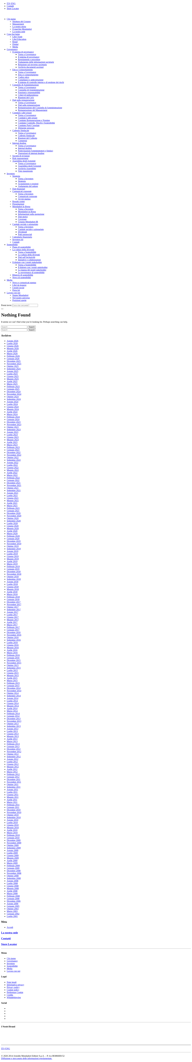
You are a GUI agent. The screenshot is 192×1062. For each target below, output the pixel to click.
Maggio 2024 (13, 409)
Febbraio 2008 (13, 896)
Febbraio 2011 (13, 805)
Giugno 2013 (13, 734)
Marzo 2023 (12, 445)
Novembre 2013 (14, 721)
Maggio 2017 (13, 620)
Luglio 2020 (12, 523)
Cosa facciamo (13, 34)
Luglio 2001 (12, 916)
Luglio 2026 (12, 343)
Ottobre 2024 (13, 396)
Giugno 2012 (13, 764)
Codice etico (23, 77)
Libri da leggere (19, 285)
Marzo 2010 (12, 832)
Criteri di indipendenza (28, 95)
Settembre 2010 (14, 817)
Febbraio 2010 (13, 835)
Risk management (20, 158)
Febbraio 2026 (13, 356)
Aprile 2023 (12, 442)
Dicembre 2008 (14, 870)
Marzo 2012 (12, 772)
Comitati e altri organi (22, 113)
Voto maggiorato (25, 171)
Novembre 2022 (14, 455)
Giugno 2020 (13, 526)
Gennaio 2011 (13, 807)
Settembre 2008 (14, 878)
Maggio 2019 (13, 559)
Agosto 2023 (12, 432)
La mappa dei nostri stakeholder (32, 270)
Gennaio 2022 (13, 480)
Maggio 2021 (13, 500)
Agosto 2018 (12, 582)
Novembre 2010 (14, 812)
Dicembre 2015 (14, 660)
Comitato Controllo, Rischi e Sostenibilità (36, 123)
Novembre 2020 (14, 516)
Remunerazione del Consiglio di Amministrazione (40, 107)
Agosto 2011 (12, 789)
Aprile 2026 (12, 351)
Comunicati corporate (21, 191)
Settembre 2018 (14, 579)
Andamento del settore (28, 186)
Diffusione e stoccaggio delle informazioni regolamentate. (26, 1058)
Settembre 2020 (14, 521)
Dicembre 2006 (14, 901)
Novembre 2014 (14, 691)
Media (15, 47)
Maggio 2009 (13, 858)
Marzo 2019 (12, 564)
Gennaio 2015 (13, 685)
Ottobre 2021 (13, 488)
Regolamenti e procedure (29, 59)
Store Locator (13, 8)
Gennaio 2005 (13, 906)
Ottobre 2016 (13, 637)
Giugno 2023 (13, 437)
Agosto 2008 (12, 881)
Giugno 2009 (13, 855)
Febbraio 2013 (13, 744)
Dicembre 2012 (14, 749)
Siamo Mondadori (20, 295)
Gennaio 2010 (13, 838)
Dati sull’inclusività (26, 257)
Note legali (11, 982)
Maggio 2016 (13, 647)
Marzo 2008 (12, 893)
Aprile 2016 (12, 650)
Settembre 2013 (14, 726)
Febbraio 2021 (13, 508)
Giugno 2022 (13, 467)
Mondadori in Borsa (21, 206)
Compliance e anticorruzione (30, 80)
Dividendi (22, 232)
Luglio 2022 (12, 465)
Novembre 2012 (14, 751)
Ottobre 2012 (13, 754)
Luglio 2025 (12, 374)
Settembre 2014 (14, 696)
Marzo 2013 (12, 741)
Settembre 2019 (14, 549)
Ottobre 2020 (13, 518)
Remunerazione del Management (32, 110)
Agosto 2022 (12, 462)
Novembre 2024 (14, 394)
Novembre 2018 (14, 574)
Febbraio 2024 (13, 417)
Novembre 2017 (14, 604)
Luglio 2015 (12, 670)
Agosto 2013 (12, 729)
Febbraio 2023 (13, 447)
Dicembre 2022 (14, 452)
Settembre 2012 (14, 756)
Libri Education (19, 39)
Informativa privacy (15, 985)
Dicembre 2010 (14, 810)
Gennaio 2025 (13, 389)
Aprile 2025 (12, 381)
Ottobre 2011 (12, 784)
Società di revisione (21, 156)
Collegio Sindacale (20, 130)
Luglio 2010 (12, 822)
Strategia (16, 176)
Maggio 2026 (13, 348)
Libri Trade (17, 36)
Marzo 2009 (12, 863)
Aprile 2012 (12, 769)
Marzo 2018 (12, 594)
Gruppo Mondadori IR (28, 222)
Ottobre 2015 (13, 665)
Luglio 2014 (12, 701)
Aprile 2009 (12, 860)
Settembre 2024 (14, 399)
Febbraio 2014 (13, 713)
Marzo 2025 (12, 384)
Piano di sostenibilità (21, 247)
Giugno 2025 (13, 376)
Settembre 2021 (14, 490)
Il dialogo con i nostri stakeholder (27, 262)
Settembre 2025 (14, 369)
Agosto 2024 (12, 402)
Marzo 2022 (12, 475)
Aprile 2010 (12, 830)
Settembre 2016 (14, 640)
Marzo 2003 (12, 911)
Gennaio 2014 (13, 716)
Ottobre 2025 (13, 366)
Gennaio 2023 (13, 450)
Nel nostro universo (21, 298)
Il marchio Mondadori (22, 29)
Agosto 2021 (12, 493)
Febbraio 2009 (13, 865)
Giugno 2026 (13, 346)
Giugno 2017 (13, 617)
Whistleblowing (14, 997)
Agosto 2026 (12, 341)
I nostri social (18, 287)
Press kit (16, 290)
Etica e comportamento (22, 69)
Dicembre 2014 (14, 688)
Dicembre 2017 (14, 602)
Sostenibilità (12, 244)
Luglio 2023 (12, 434)
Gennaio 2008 (13, 898)
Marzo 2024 (12, 414)
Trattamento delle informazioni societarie (36, 62)
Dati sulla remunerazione (23, 100)
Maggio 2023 (13, 440)
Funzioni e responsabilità (29, 92)
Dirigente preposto (26, 128)
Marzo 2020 (12, 533)
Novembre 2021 (14, 485)
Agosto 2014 (12, 698)
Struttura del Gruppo (21, 21)
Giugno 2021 (13, 498)
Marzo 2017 (12, 625)
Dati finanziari (18, 189)
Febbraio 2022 (13, 478)
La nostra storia (19, 26)
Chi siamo (11, 19)
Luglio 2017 (12, 614)
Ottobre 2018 (13, 576)
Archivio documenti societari (31, 67)
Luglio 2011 (12, 792)
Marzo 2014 (12, 711)
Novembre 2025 (14, 363)
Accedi (10, 927)
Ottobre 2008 (13, 876)
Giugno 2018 (13, 587)
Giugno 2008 (13, 886)
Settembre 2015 (14, 668)
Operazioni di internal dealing (31, 153)
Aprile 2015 (12, 678)
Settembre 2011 (14, 787)
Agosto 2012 (12, 759)
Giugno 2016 (13, 645)
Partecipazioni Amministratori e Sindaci (35, 151)
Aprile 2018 (12, 592)
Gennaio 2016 (13, 658)
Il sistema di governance (23, 52)
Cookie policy (13, 990)
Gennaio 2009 (13, 868)
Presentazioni (18, 204)
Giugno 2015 (13, 673)
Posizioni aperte (19, 300)
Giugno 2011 (12, 794)
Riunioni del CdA (26, 97)
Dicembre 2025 (14, 361)
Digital (15, 44)
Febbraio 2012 (13, 774)
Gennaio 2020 (13, 538)
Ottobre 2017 (13, 607)
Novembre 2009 (14, 843)
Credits (10, 995)
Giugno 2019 (13, 556)
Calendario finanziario (22, 237)
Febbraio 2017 (13, 627)
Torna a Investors (25, 178)
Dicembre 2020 (14, 513)
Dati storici (23, 216)
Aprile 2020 (12, 531)
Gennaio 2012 (13, 777)
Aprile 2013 (12, 739)
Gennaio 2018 (13, 599)
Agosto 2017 (12, 612)
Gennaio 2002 (13, 914)
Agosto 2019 (12, 551)
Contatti (10, 6)
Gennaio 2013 (13, 746)
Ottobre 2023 (13, 427)
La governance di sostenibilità (31, 272)
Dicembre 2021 (14, 483)
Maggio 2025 (13, 379)
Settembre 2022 (14, 460)
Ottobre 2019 (13, 546)
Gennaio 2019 (13, 569)
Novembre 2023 (14, 424)
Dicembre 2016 (14, 632)
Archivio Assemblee (27, 168)
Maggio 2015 (13, 675)
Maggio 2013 (13, 736)
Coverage (22, 219)
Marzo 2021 (12, 505)
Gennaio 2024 (13, 419)
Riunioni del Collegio (27, 138)
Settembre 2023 (14, 429)
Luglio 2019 (12, 554)
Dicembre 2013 (14, 718)
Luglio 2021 (12, 495)
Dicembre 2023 (14, 422)
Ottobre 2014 (13, 693)
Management (18, 24)
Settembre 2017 (14, 609)
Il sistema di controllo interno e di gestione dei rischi (41, 82)
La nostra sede (18, 31)
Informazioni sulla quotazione (31, 214)
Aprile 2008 (12, 891)
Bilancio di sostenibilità (22, 275)
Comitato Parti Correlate (28, 125)
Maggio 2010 (13, 827)
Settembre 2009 (14, 848)
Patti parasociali (25, 234)
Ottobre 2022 (13, 457)
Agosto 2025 (12, 371)
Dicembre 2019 (14, 541)
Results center (18, 201)
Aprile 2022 (12, 472)
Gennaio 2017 (13, 630)
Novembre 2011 (14, 782)
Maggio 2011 (13, 797)
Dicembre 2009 (14, 840)
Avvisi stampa (24, 199)
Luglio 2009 (12, 853)
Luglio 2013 (12, 731)
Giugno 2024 (13, 407)
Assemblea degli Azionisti (23, 161)
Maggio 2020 (13, 528)
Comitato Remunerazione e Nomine (34, 120)
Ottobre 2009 (13, 845)
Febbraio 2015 (13, 683)
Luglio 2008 (12, 883)
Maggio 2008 (13, 888)
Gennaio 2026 (13, 358)
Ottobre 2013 (13, 723)
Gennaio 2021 (13, 511)
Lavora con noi (13, 293)
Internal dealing (19, 143)
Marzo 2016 (12, 652)
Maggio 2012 (13, 767)
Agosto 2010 (12, 820)
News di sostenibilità (21, 277)
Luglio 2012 (12, 761)
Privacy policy (13, 987)
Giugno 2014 (13, 703)
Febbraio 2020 (13, 536)
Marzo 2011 (12, 802)
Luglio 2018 (12, 584)
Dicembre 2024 (14, 391)
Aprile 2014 (12, 708)
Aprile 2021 (12, 503)
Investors (11, 173)
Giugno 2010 (13, 825)
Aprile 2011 (12, 800)
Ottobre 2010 (13, 815)
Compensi (22, 140)
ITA (8, 3)
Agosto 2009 (12, 850)
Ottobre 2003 (13, 909)
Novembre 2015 (14, 663)
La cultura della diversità (23, 249)
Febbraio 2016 (13, 655)
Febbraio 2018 (13, 597)
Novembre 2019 (14, 543)
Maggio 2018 (13, 589)
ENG (13, 3)
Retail (15, 42)
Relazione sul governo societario (32, 64)
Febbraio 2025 (13, 386)
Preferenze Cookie (15, 992)
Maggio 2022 (13, 470)
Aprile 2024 (12, 412)
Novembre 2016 (14, 635)
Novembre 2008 (14, 873)
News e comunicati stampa (24, 282)
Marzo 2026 (12, 353)
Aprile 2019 (12, 561)
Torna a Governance (27, 54)
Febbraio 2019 (13, 566)
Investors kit (17, 239)
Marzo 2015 (12, 680)
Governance (12, 49)
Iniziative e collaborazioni (29, 260)
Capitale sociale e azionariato (25, 224)
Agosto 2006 (12, 903)
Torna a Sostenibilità (27, 252)
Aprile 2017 (12, 622)
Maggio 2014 (13, 706)
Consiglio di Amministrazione (25, 85)
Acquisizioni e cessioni (28, 184)
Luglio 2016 (12, 642)
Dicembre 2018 (14, 571)
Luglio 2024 (12, 404)
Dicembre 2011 (13, 779)
